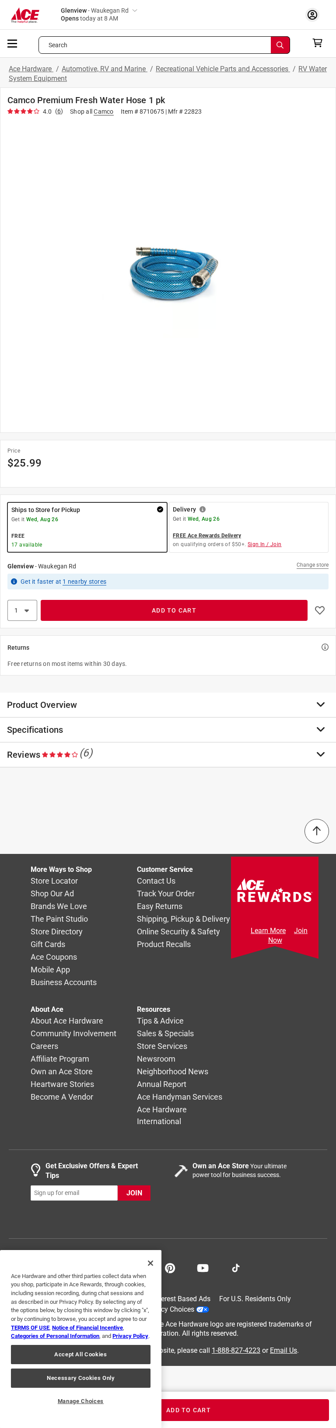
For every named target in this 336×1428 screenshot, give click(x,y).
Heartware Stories (62, 1084)
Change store (313, 565)
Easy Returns (159, 906)
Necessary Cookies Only (80, 1378)
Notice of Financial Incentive (87, 1327)
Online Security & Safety (178, 931)
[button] (168, 272)
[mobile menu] (12, 43)
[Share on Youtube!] (203, 1267)
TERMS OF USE (30, 1327)
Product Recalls (164, 944)
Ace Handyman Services (179, 1096)
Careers (44, 1046)
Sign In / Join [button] (265, 544)
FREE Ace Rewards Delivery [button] (207, 536)
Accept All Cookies (80, 1354)
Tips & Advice (160, 1020)
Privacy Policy (130, 1336)
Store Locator (54, 880)
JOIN (134, 1192)
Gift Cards (48, 944)
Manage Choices (81, 1401)
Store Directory (57, 931)
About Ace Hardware (67, 1020)
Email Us (283, 1350)
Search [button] (58, 45)
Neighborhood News (172, 1071)
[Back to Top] (316, 831)
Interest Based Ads (181, 1299)
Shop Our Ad (52, 893)
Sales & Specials (165, 1033)
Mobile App (50, 969)
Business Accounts (64, 982)
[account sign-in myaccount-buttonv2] (314, 14)
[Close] (150, 1263)
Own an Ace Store (62, 1071)
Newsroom (156, 1058)
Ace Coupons (54, 956)
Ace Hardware (31, 69)
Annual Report (161, 1084)
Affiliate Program (60, 1058)
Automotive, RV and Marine (104, 69)
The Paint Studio (59, 918)
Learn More (268, 930)
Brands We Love (59, 906)
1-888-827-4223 (236, 1350)
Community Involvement (73, 1033)
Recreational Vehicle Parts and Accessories (223, 69)
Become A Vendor (62, 1096)
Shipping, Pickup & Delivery (183, 918)
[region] (80, 1339)
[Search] (280, 45)
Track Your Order (166, 893)
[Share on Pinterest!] (170, 1267)
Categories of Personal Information (55, 1336)
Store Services (162, 1046)
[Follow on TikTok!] (236, 1267)
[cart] (320, 43)
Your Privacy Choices (162, 1309)
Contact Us (156, 880)
